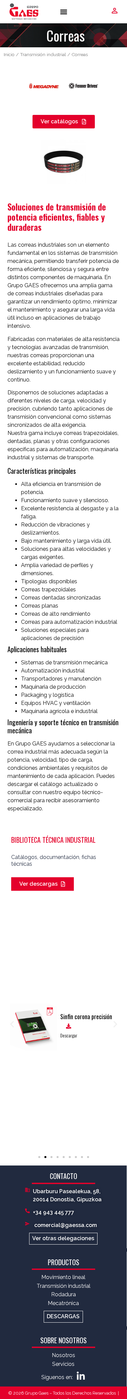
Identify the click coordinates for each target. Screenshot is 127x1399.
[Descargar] (68, 1026)
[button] (63, 11)
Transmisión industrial (43, 54)
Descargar (68, 1035)
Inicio (9, 54)
